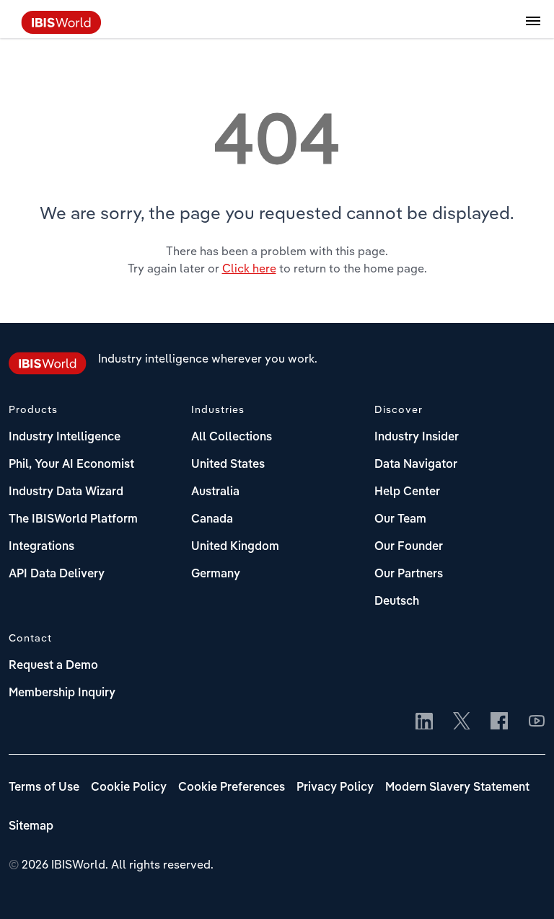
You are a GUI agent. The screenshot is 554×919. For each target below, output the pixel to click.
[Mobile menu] (533, 29)
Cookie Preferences (231, 788)
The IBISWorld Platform (73, 519)
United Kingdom (235, 547)
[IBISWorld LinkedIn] (424, 722)
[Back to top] (522, 887)
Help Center (407, 492)
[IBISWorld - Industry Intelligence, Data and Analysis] (61, 29)
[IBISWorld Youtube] (536, 722)
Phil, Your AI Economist (71, 465)
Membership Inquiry (62, 693)
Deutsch (396, 602)
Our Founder (408, 547)
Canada (212, 519)
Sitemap (31, 827)
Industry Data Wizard (66, 492)
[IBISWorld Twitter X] (461, 722)
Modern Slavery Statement (457, 788)
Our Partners (408, 574)
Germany (215, 574)
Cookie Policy (129, 788)
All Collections (231, 437)
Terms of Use (44, 788)
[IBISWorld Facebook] (499, 722)
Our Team (400, 519)
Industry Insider (416, 437)
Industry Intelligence (64, 437)
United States (228, 465)
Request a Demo (53, 666)
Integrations (41, 547)
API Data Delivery (57, 574)
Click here (249, 268)
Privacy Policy (335, 788)
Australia (215, 492)
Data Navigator (415, 465)
